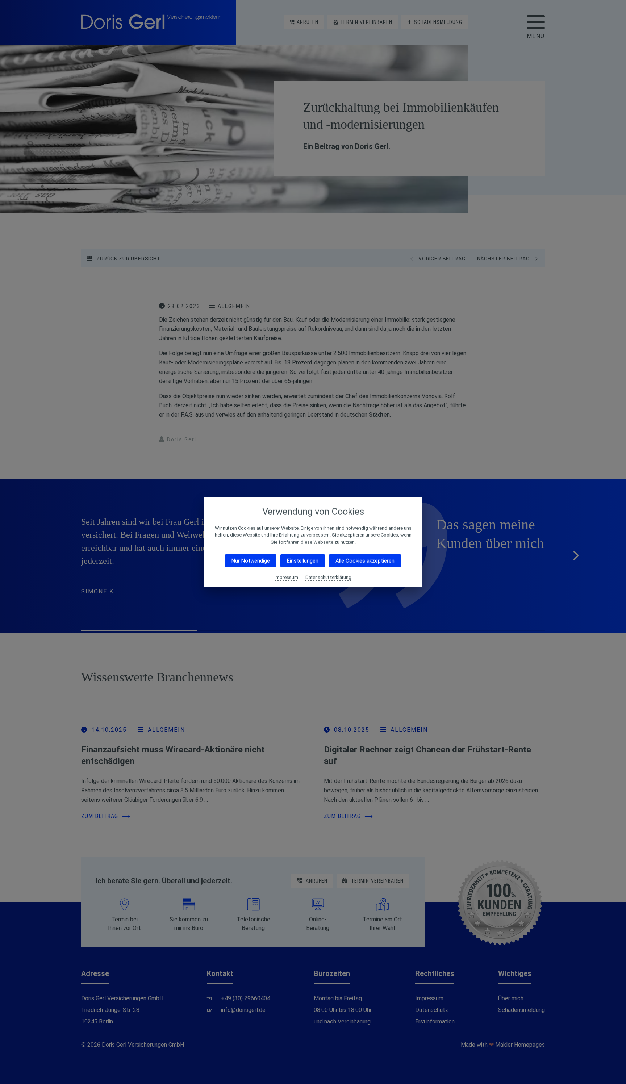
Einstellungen (302, 561)
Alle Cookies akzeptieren (365, 561)
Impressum (286, 577)
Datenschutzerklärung (328, 577)
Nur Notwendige (250, 561)
